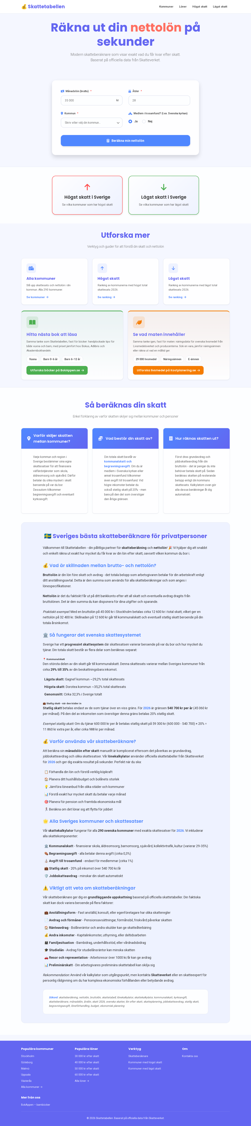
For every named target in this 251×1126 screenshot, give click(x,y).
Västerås (26, 1081)
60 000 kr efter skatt (87, 1074)
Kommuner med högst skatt (145, 1062)
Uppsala (26, 1074)
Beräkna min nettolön (128, 141)
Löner (183, 6)
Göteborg (27, 1062)
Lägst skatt (220, 6)
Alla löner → (82, 1081)
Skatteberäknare (138, 1056)
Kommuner (166, 6)
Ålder (137, 91)
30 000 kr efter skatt (87, 1056)
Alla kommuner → (32, 1087)
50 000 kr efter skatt (87, 1068)
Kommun (71, 113)
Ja (136, 121)
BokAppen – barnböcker (35, 1104)
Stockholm (27, 1056)
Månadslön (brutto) (79, 91)
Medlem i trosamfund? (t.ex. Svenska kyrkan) (161, 113)
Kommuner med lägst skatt (144, 1068)
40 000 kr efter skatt (87, 1062)
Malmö (25, 1068)
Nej (150, 121)
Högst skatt (199, 6)
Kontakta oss (190, 1056)
